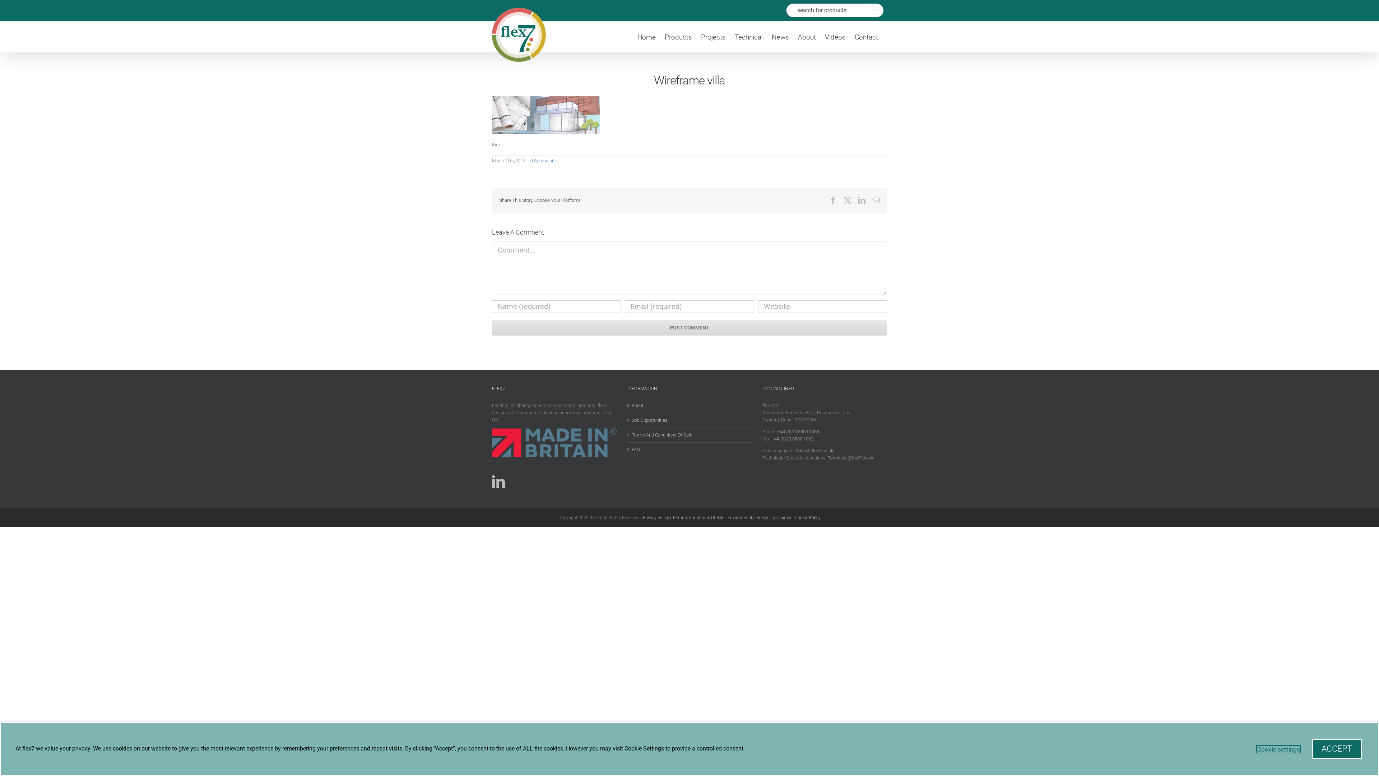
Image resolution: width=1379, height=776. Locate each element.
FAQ (636, 449)
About (638, 405)
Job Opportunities (650, 420)
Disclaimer (781, 517)
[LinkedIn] (498, 481)
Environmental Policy (748, 517)
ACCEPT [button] (1337, 749)
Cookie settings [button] (1278, 749)
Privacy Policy (656, 517)
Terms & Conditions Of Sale (698, 517)
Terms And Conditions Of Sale (662, 435)
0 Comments (543, 160)
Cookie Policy (808, 517)
